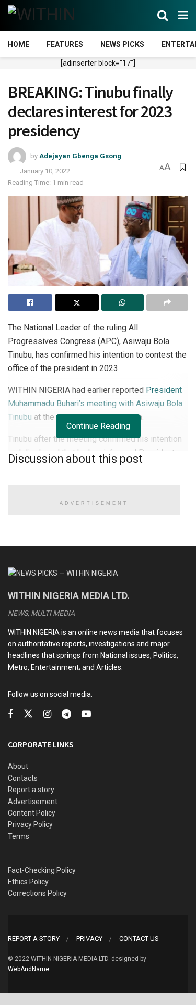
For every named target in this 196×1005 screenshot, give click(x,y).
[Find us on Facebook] (10, 714)
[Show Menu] (183, 15)
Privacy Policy (30, 824)
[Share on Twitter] (77, 302)
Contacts (23, 778)
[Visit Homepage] (59, 15)
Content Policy (31, 813)
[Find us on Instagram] (47, 714)
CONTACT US (139, 939)
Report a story (31, 789)
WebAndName (28, 969)
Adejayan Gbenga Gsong (80, 156)
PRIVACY (89, 939)
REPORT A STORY (34, 939)
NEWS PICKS (122, 44)
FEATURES (65, 44)
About (18, 766)
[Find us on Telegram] (66, 714)
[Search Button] (162, 15)
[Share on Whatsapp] (122, 302)
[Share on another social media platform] (167, 302)
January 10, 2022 (45, 171)
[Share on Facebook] (30, 302)
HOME (18, 44)
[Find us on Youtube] (86, 714)
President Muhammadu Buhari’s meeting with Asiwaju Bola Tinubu (95, 403)
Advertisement (32, 801)
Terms (18, 836)
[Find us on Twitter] (28, 714)
